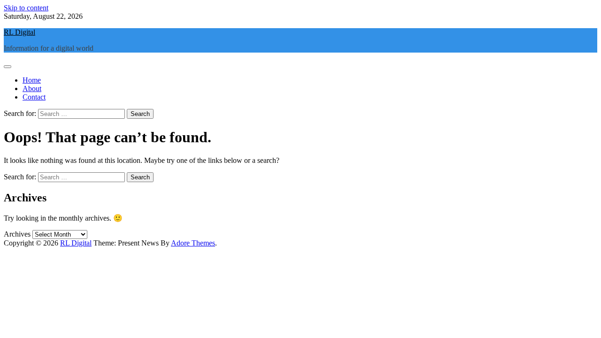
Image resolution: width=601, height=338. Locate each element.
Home (32, 80)
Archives (17, 234)
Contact (34, 97)
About (32, 88)
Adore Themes (193, 243)
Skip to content (26, 8)
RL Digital (19, 32)
